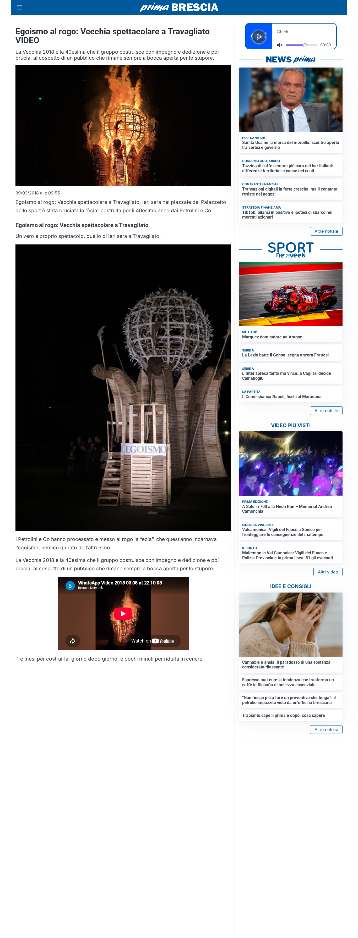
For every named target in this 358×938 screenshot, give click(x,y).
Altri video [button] (328, 571)
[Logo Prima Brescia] (179, 7)
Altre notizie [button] (326, 231)
